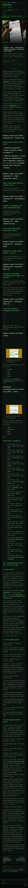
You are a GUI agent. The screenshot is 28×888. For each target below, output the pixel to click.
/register (4, 11)
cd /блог (4, 14)
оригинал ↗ (21, 64)
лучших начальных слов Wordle (16, 761)
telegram (3, 883)
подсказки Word (13, 105)
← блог (14, 64)
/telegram (16, 9)
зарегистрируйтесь (13, 870)
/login (24, 9)
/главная (4, 9)
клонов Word (6, 81)
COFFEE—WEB (7, 5)
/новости (10, 9)
